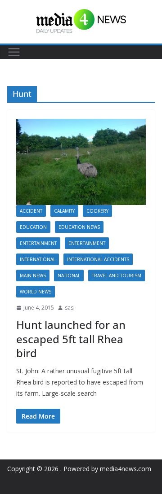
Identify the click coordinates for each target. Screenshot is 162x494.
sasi (70, 307)
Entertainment (38, 243)
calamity (64, 211)
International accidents (98, 259)
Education (33, 227)
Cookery (97, 211)
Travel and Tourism (116, 275)
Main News (33, 275)
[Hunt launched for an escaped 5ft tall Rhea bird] (81, 162)
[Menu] (14, 52)
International (37, 259)
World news (35, 292)
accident (31, 211)
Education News (79, 227)
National (69, 275)
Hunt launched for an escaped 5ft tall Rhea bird (71, 338)
